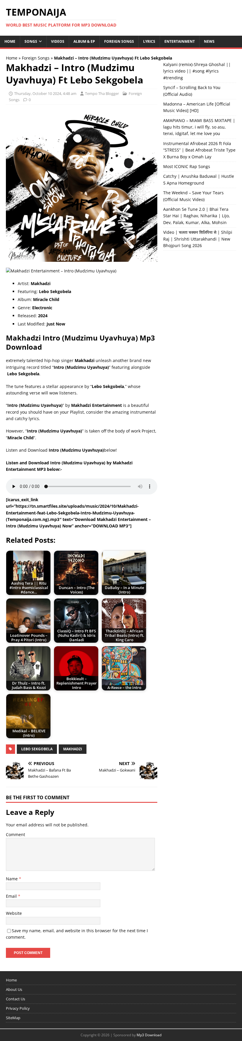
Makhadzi (72, 748)
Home (9, 41)
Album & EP (84, 41)
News (209, 41)
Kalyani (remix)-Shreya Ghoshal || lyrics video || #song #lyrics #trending (197, 71)
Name (12, 879)
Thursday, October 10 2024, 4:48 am (45, 93)
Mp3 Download (149, 1034)
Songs (30, 41)
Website (14, 913)
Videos (57, 41)
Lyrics (149, 41)
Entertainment (179, 41)
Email (12, 896)
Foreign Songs (119, 41)
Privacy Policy (18, 1008)
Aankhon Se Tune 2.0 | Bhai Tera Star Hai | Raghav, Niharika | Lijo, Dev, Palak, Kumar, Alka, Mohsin (196, 215)
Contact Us (15, 998)
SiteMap (13, 1017)
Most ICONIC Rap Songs (186, 166)
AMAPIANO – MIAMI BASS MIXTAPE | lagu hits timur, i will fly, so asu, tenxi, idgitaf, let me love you (199, 127)
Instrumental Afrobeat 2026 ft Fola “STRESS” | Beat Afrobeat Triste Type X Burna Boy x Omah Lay (199, 150)
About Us (14, 989)
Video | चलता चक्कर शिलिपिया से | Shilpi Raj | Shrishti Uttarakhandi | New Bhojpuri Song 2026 (197, 238)
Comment (15, 834)
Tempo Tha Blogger (102, 93)
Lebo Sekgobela (37, 748)
